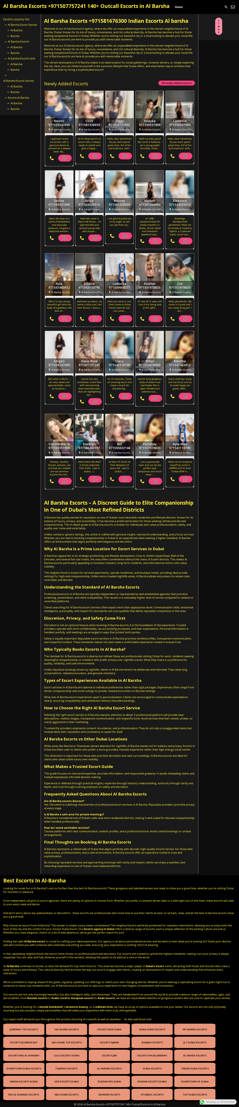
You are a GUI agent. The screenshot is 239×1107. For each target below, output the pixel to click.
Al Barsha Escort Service (22, 25)
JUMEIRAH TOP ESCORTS (24, 1029)
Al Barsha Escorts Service (18, 81)
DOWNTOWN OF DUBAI (195, 1081)
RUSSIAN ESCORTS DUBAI (152, 1081)
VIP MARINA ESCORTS (195, 1029)
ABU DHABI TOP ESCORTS (67, 1042)
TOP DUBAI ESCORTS (195, 1094)
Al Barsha (16, 30)
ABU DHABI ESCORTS (66, 1094)
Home (179, 7)
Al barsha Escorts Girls (21, 58)
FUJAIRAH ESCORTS (67, 1068)
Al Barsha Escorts (65, 502)
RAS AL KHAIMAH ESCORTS (23, 1094)
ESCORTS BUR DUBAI (109, 1029)
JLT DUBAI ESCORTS (195, 1042)
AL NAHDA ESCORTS (194, 1055)
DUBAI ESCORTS (152, 1068)
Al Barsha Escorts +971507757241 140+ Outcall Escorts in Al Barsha (86, 5)
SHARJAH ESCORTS (152, 1042)
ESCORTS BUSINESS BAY (24, 1042)
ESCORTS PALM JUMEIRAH (152, 1055)
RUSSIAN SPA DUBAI (109, 1081)
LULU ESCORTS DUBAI (66, 1055)
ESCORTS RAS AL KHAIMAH (23, 1055)
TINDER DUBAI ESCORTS (195, 1068)
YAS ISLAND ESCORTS (66, 1029)
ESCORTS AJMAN (109, 1042)
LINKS (218, 26)
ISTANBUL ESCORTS (152, 1094)
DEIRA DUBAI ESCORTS (152, 1029)
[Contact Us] (233, 7)
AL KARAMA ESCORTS (109, 1068)
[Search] (226, 7)
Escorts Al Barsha (18, 97)
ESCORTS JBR (109, 1055)
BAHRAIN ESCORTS (109, 1094)
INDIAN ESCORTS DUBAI (24, 1081)
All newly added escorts (177, 83)
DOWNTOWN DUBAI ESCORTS (24, 1068)
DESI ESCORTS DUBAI (66, 1081)
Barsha (15, 36)
